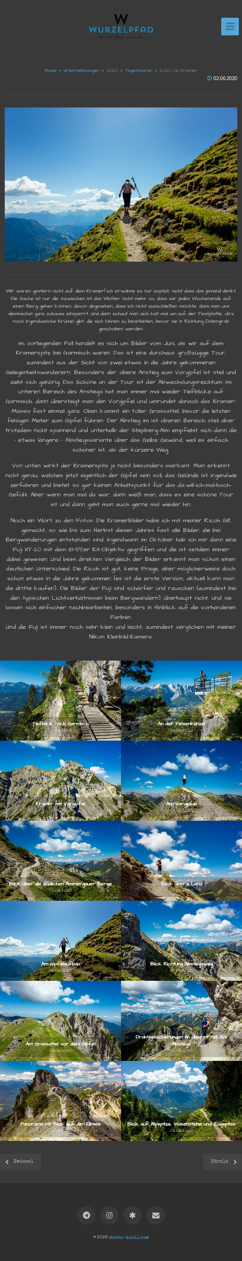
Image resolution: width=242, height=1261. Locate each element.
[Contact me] (156, 1215)
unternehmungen (81, 70)
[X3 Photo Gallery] (133, 1215)
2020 (112, 70)
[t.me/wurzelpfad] (86, 1215)
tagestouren (139, 70)
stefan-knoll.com (129, 1237)
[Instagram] (109, 1215)
